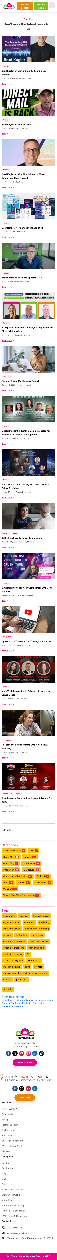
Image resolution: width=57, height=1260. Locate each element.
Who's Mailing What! (12, 1146)
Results (23, 882)
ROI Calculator (9, 1135)
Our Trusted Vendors (12, 1140)
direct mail (29, 922)
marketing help (36, 947)
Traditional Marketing (21, 1003)
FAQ (4, 1173)
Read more (7, 84)
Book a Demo (25, 1062)
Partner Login (41, 6)
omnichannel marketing (37, 928)
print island (21, 979)
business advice (41, 916)
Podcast (6, 66)
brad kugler (9, 916)
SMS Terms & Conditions (14, 1216)
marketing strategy (12, 954)
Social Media (42, 882)
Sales (15, 533)
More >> (19, 1006)
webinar (7, 979)
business (24, 916)
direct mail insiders (39, 941)
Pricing (5, 1119)
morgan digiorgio (11, 967)
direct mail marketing (13, 947)
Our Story (7, 1163)
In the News (7, 794)
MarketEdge (30, 869)
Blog (4, 1179)
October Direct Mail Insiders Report (20, 381)
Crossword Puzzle (11, 1194)
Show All (7, 989)
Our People (7, 1168)
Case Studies (8, 1114)
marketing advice (11, 928)
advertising (37, 935)
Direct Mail (7, 376)
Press (4, 1184)
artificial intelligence (13, 960)
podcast (7, 935)
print (27, 967)
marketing (44, 922)
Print (7, 882)
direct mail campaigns (14, 941)
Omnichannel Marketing (17, 876)
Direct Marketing (21, 1000)
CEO (33, 850)
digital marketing (11, 922)
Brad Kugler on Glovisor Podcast (19, 124)
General (6, 533)
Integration (7, 637)
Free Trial (25, 1097)
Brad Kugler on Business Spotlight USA (22, 277)
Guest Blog (10, 863)
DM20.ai (6, 1151)
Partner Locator (25, 6)
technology (21, 935)
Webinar (6, 223)
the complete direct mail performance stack (25, 973)
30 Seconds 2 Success (13, 1189)
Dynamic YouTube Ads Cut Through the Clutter (27, 641)
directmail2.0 (34, 960)
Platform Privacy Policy (13, 1210)
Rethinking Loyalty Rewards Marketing (22, 538)
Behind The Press (13, 850)
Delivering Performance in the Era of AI (22, 228)
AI (28, 954)
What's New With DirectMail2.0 (20, 895)
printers (38, 967)
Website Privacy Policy (13, 1205)
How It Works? (9, 1109)
